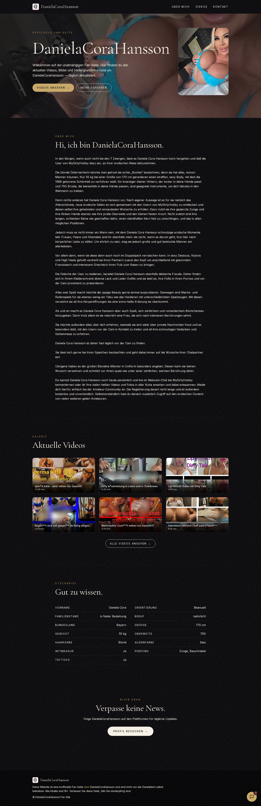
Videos (201, 6)
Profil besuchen (130, 731)
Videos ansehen (53, 87)
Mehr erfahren (94, 87)
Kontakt (221, 6)
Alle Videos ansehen (130, 543)
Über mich (181, 6)
